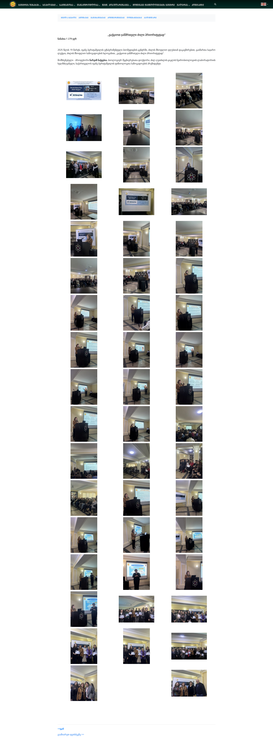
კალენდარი (150, 18)
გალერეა (182, 5)
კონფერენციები (116, 18)
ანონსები (83, 18)
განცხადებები (98, 18)
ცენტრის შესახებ (28, 5)
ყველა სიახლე (68, 18)
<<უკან (61, 728)
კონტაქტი (198, 5)
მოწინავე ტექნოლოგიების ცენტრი (154, 5)
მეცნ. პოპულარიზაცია (115, 5)
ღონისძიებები (134, 18)
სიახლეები (49, 5)
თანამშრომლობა (88, 5)
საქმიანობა (66, 5)
